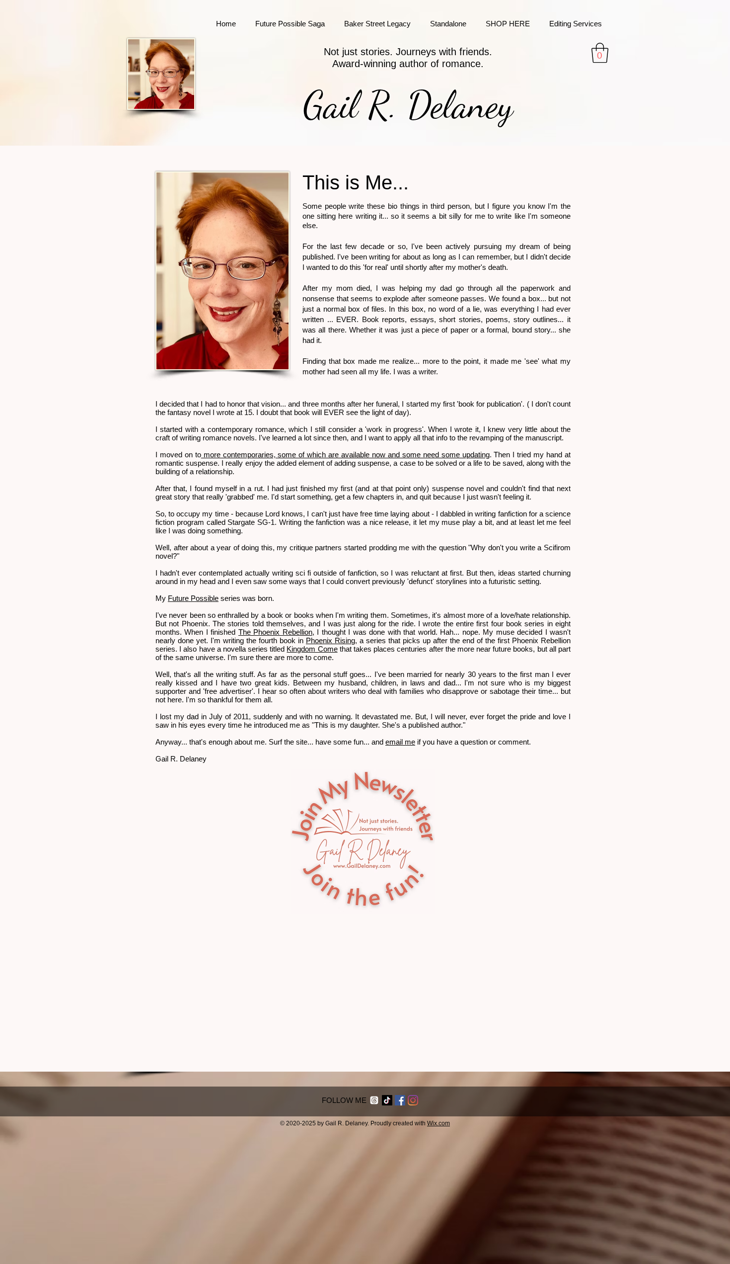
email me (400, 742)
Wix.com (438, 1123)
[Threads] (374, 1100)
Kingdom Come (312, 649)
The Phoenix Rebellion (275, 632)
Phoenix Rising (330, 640)
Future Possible (193, 598)
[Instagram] (413, 1100)
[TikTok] (387, 1100)
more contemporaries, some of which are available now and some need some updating (345, 454)
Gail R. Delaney (408, 105)
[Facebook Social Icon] (400, 1100)
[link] (599, 53)
